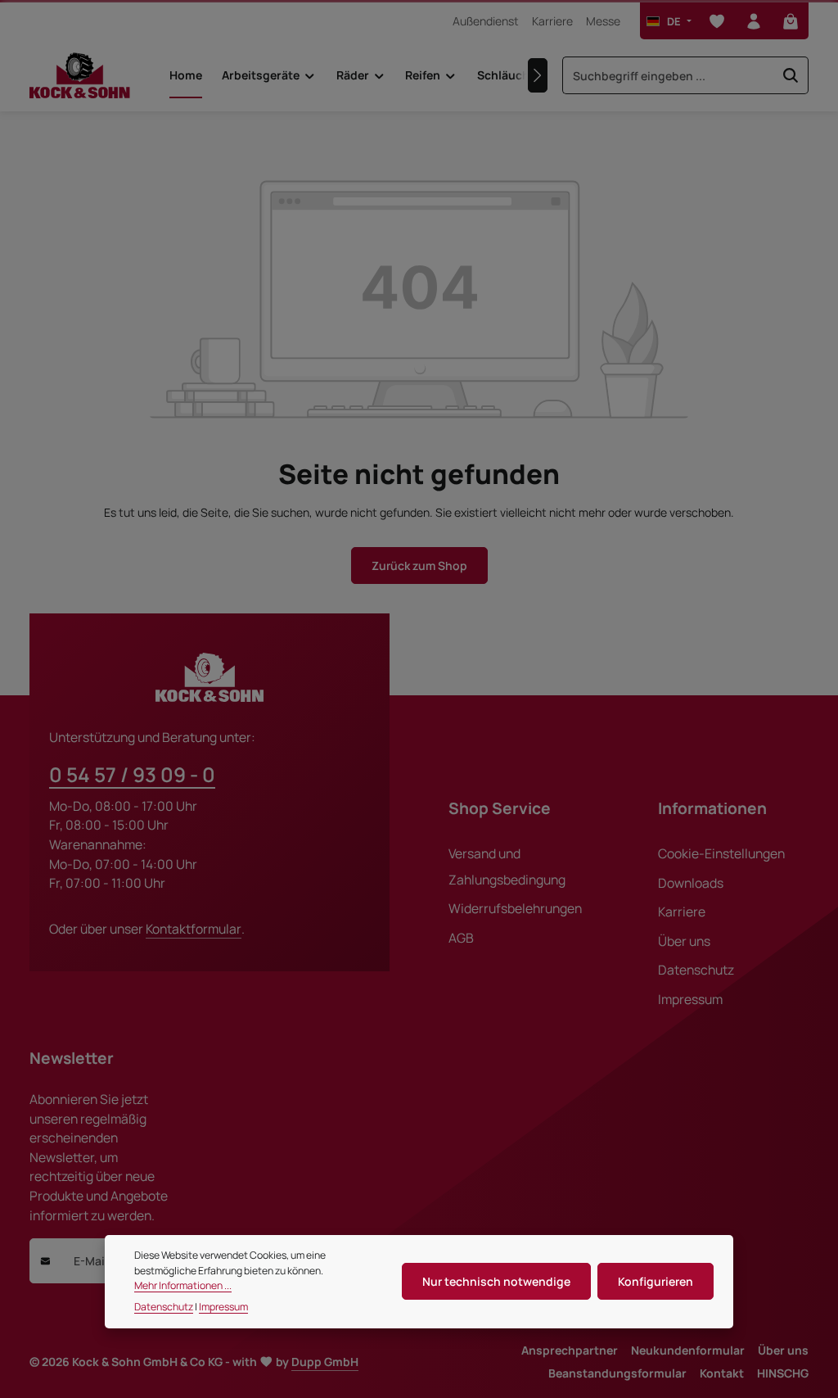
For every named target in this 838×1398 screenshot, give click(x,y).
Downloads (690, 883)
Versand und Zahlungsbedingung (506, 866)
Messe (603, 21)
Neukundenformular (688, 1350)
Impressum (690, 999)
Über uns (684, 941)
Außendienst (486, 21)
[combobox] (668, 75)
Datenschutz (696, 970)
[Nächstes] (537, 75)
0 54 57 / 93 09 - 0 (132, 774)
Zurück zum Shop (419, 565)
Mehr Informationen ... (183, 1285)
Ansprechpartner (569, 1350)
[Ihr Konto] (753, 20)
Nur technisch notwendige (496, 1281)
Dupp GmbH (324, 1361)
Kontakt (722, 1373)
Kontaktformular (193, 929)
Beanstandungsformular (617, 1373)
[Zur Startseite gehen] (79, 75)
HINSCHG (783, 1373)
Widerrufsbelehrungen (515, 908)
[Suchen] (791, 75)
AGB (461, 938)
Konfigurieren (655, 1281)
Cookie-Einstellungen (721, 853)
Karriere (552, 21)
